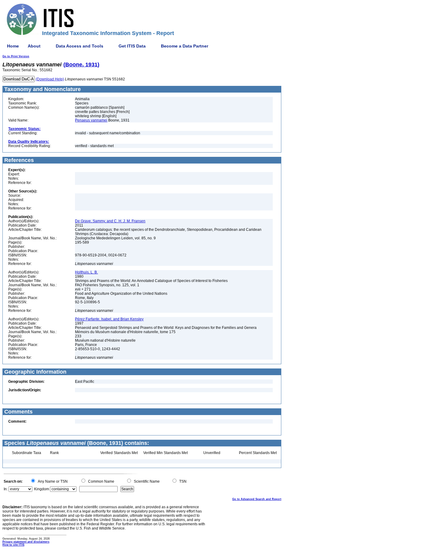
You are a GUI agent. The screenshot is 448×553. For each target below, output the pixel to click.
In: (6, 489)
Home (13, 46)
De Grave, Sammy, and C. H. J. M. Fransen (110, 221)
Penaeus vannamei (91, 120)
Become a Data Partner (184, 46)
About (34, 46)
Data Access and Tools (79, 46)
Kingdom (41, 489)
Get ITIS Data (132, 46)
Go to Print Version (15, 56)
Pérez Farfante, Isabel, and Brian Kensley (109, 319)
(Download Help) (50, 79)
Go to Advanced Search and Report (256, 499)
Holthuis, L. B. (86, 272)
